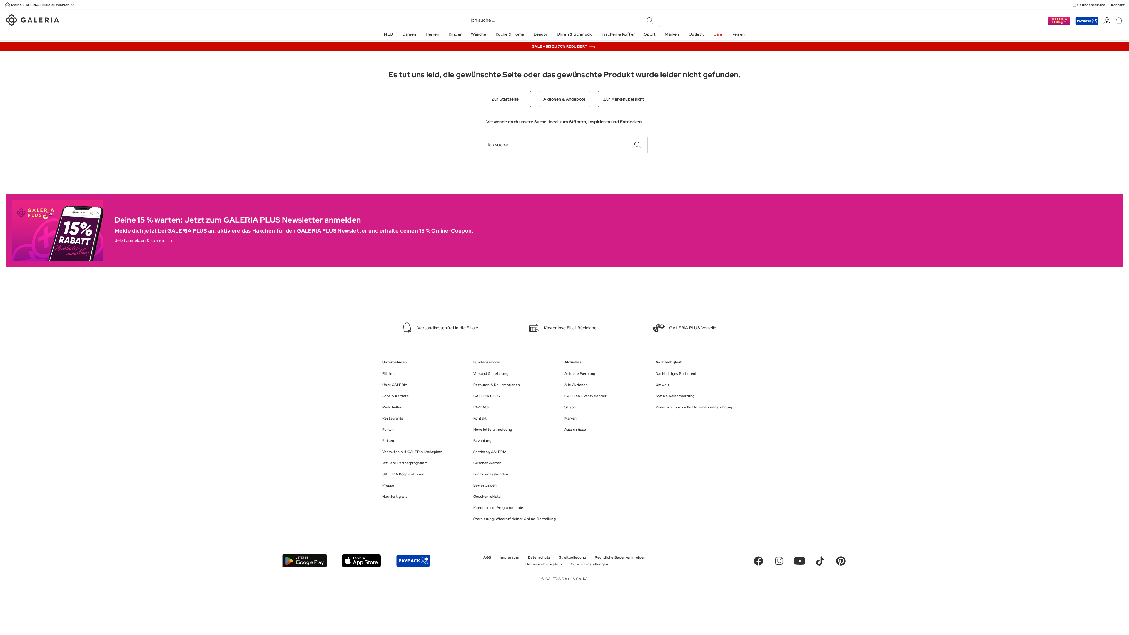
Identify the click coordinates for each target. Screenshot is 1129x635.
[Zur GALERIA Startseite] (32, 20)
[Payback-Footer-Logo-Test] (413, 560)
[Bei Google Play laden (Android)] (304, 560)
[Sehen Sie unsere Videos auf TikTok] (820, 561)
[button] (40, 5)
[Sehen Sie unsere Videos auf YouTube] (800, 561)
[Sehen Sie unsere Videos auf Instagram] (779, 561)
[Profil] (1107, 21)
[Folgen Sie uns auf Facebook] (758, 561)
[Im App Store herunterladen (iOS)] (361, 560)
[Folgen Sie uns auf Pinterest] (841, 561)
